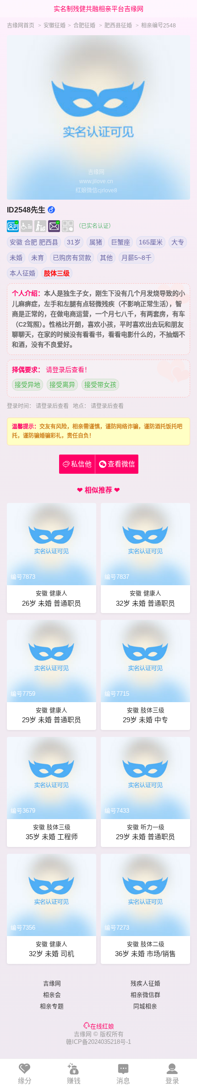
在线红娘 (102, 1026)
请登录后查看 (52, 406)
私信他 (77, 464)
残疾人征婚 (145, 983)
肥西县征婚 (118, 25)
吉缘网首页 (20, 25)
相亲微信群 (145, 994)
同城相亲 (145, 1006)
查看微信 (121, 464)
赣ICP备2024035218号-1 (98, 1041)
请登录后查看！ (68, 369)
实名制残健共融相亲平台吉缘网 (98, 8)
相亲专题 (52, 1006)
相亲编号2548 (158, 25)
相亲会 (52, 994)
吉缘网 (52, 983)
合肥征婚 (84, 25)
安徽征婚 (55, 25)
